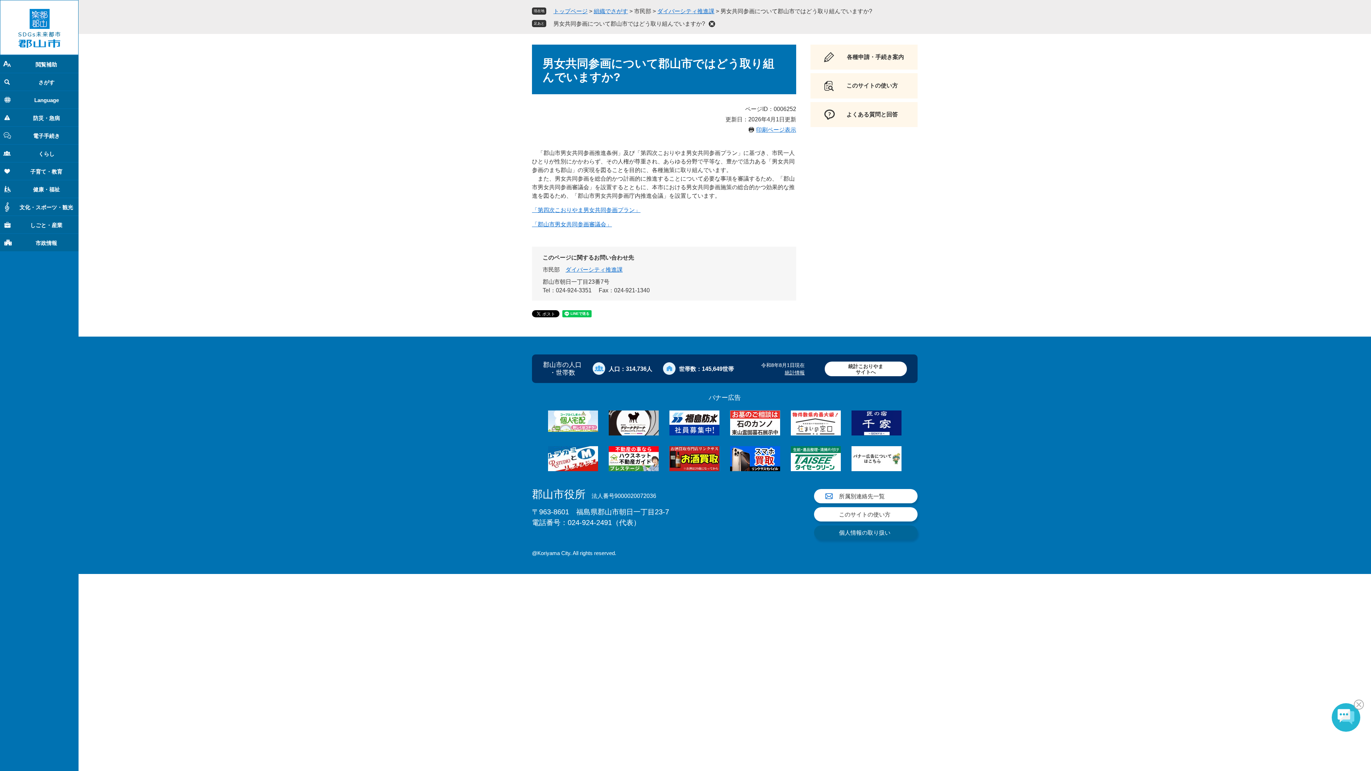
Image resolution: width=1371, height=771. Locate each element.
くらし (47, 154)
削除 (712, 24)
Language (46, 100)
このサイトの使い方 (864, 515)
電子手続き (46, 136)
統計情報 (795, 373)
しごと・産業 (46, 225)
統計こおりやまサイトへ (865, 368)
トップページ (570, 11)
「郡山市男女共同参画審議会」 (572, 224)
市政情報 (46, 243)
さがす (47, 82)
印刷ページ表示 (776, 130)
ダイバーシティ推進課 (685, 11)
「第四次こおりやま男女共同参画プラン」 (586, 210)
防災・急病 (46, 118)
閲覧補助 (46, 64)
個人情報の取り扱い (864, 533)
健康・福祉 (46, 189)
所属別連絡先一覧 (862, 496)
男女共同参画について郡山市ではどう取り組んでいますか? (629, 24)
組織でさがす (611, 11)
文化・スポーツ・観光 (46, 207)
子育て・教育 (46, 171)
